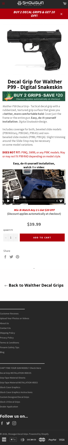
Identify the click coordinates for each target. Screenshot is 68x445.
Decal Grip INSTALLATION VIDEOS (15, 372)
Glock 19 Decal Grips (10, 401)
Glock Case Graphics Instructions (16, 392)
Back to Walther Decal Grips (36, 285)
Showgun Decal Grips (18, 434)
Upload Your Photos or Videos (14, 318)
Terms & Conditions (9, 342)
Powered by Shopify (39, 434)
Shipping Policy (7, 332)
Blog (2, 352)
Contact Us (5, 328)
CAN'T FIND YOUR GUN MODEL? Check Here (20, 367)
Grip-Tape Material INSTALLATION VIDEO (19, 382)
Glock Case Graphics (10, 387)
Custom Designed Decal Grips (14, 397)
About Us (4, 323)
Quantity (8, 230)
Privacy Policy (7, 337)
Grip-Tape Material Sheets (12, 377)
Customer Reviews (9, 313)
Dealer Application (9, 406)
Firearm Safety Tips (9, 347)
